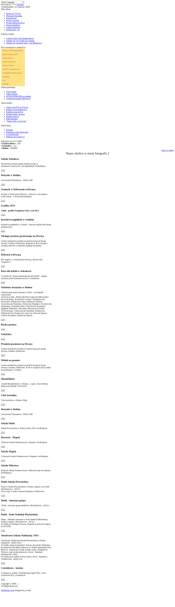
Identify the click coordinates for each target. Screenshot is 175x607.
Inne (4, 80)
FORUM (5, 84)
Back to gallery (168, 150)
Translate (20, 4)
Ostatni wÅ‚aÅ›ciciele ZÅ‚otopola (20, 41)
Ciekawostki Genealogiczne (12, 73)
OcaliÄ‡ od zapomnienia (11, 69)
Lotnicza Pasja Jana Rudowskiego (20, 38)
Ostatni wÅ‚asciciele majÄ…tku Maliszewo (24, 43)
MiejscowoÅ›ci (8, 58)
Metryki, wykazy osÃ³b (10, 54)
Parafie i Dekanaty (9, 62)
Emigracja (6, 77)
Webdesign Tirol (7, 590)
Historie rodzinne (8, 65)
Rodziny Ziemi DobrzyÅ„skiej (13, 51)
